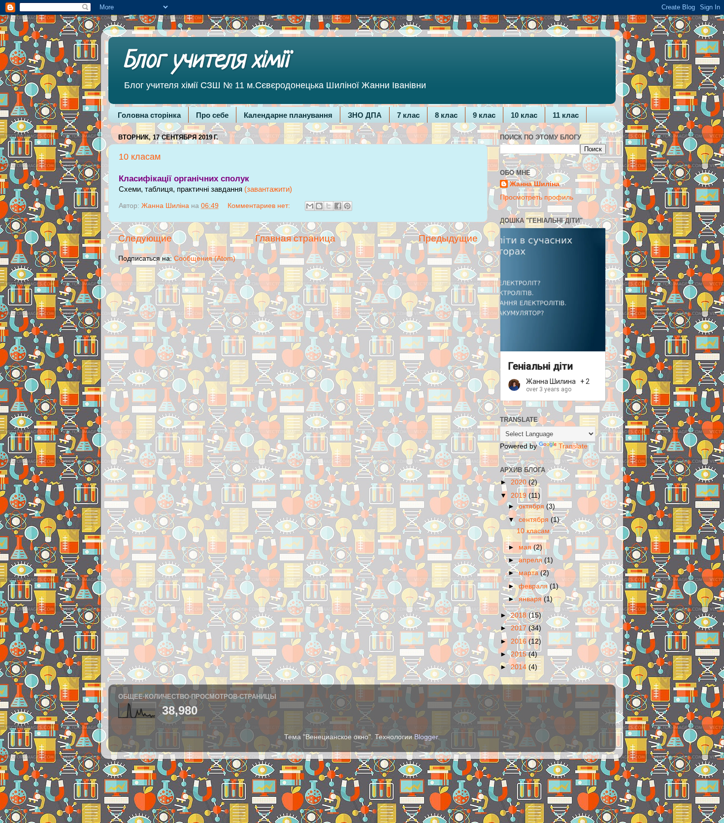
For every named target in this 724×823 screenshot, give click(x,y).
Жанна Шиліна (534, 184)
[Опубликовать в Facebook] (338, 206)
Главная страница (295, 238)
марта (529, 573)
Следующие (145, 238)
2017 (519, 628)
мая (526, 547)
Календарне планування (288, 115)
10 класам (140, 157)
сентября (535, 519)
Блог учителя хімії (206, 61)
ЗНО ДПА (365, 115)
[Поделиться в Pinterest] (347, 206)
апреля (531, 560)
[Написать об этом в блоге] (319, 206)
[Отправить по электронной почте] (310, 206)
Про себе (212, 115)
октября (532, 506)
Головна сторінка (149, 115)
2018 (519, 615)
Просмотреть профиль (536, 197)
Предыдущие (448, 238)
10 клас (524, 115)
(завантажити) (268, 189)
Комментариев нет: (260, 205)
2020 (519, 482)
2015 (519, 654)
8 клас (446, 115)
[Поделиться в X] (328, 206)
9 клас (484, 115)
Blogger (426, 737)
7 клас (408, 115)
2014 (519, 667)
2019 (519, 495)
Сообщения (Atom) (204, 258)
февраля (534, 586)
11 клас (566, 115)
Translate (573, 446)
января (531, 599)
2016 (519, 641)
